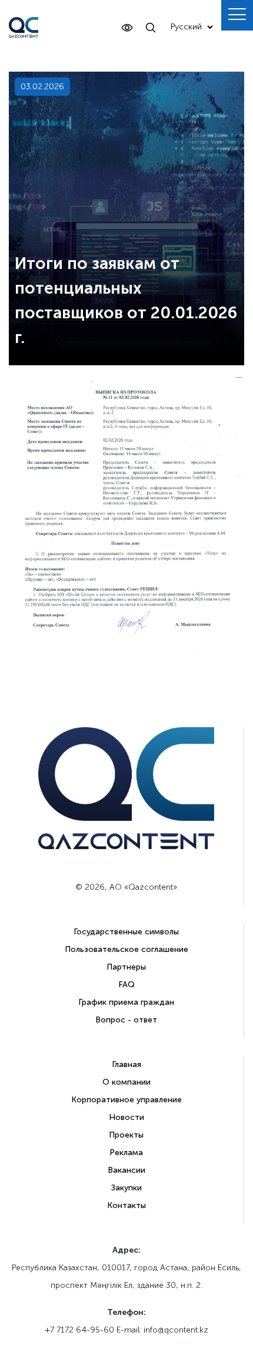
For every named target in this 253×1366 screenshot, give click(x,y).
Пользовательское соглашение (126, 949)
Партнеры (126, 967)
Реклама (126, 1153)
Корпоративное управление (126, 1100)
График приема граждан (126, 1002)
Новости (126, 1117)
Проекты (126, 1135)
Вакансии (126, 1170)
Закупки (126, 1188)
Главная (126, 1064)
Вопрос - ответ (126, 1020)
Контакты (126, 1205)
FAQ (126, 985)
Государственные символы (126, 932)
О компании (126, 1082)
